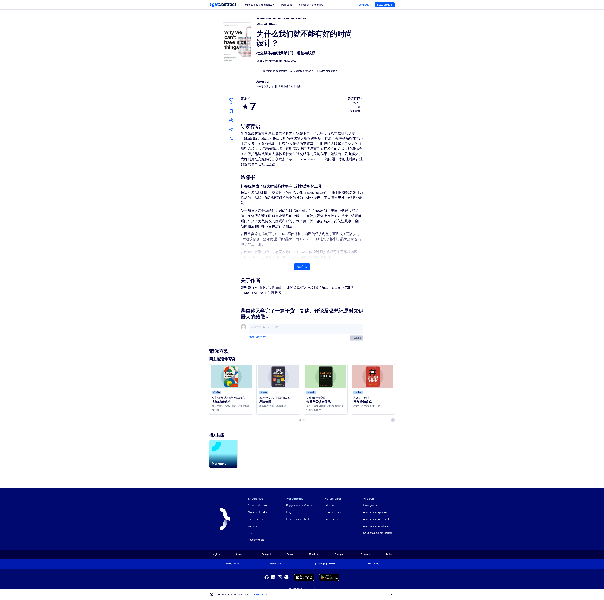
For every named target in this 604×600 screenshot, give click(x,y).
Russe (290, 554)
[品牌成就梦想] (231, 376)
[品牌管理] (278, 376)
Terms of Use (276, 563)
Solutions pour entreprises (377, 532)
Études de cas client (297, 518)
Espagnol (266, 554)
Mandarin (314, 554)
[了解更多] (248, 97)
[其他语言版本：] (231, 138)
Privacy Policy (232, 563)
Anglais (216, 554)
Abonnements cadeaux (376, 525)
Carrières (253, 525)
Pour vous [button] (286, 4)
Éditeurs (329, 505)
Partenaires (331, 518)
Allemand (240, 554)
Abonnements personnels (377, 512)
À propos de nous (257, 505)
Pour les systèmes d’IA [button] (310, 4)
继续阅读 (302, 266)
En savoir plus (260, 594)
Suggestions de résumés (300, 505)
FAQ (250, 532)
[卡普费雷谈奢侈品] (325, 376)
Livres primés (255, 518)
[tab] (300, 420)
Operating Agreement (324, 563)
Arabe (389, 554)
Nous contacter (256, 539)
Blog (288, 512)
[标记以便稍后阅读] (231, 111)
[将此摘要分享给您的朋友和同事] (231, 129)
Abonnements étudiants (376, 518)
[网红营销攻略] (372, 376)
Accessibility (372, 563)
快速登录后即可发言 (258, 337)
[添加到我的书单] (231, 120)
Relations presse (334, 512)
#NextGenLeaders (258, 512)
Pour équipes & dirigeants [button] (257, 4)
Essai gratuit (370, 505)
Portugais (339, 554)
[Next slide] (393, 420)
